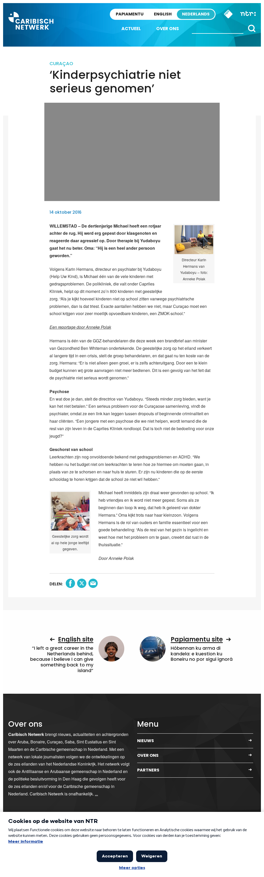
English (163, 14)
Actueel (131, 28)
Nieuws (145, 741)
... (96, 794)
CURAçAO (61, 63)
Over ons (167, 28)
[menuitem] (131, 29)
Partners (148, 770)
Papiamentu (130, 14)
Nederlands (196, 14)
